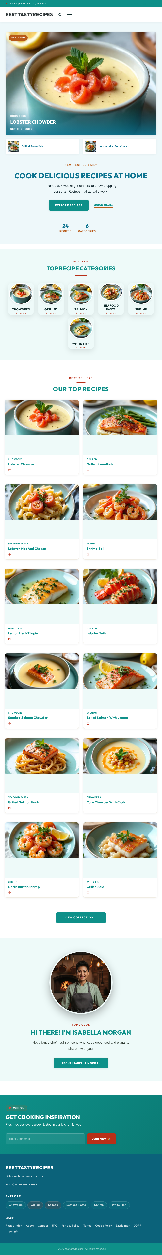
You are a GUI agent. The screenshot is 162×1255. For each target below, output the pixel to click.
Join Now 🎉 (101, 1138)
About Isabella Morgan (81, 1063)
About (30, 1225)
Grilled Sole (95, 887)
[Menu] (69, 14)
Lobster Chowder (21, 464)
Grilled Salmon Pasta (24, 802)
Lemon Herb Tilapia (23, 633)
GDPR (137, 1225)
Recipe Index (14, 1225)
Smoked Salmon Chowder (28, 718)
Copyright (12, 1231)
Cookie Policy (103, 1225)
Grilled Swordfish (100, 464)
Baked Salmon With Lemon (107, 718)
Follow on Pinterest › (22, 1184)
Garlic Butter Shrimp (24, 887)
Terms (87, 1225)
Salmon (92, 713)
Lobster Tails (96, 633)
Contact (43, 1225)
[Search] (60, 14)
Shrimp (91, 544)
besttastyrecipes (29, 14)
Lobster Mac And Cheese (27, 548)
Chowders (15, 459)
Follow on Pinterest (140, 4)
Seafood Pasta (18, 544)
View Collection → (81, 917)
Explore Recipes (69, 205)
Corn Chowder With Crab (106, 802)
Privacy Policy (70, 1225)
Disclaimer (123, 1225)
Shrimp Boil (95, 548)
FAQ (54, 1225)
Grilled (92, 459)
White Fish (15, 628)
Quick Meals (103, 204)
